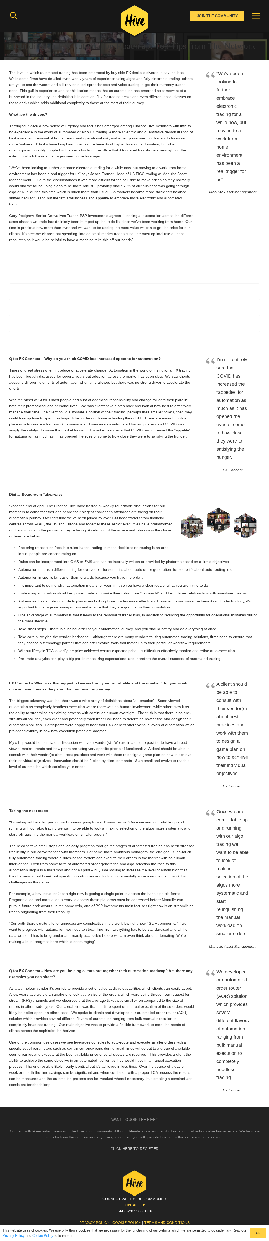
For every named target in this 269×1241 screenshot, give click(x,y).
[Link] (134, 22)
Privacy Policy (14, 1236)
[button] (14, 16)
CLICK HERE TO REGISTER (134, 1149)
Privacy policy (94, 1222)
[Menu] (256, 15)
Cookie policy (126, 1222)
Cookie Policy (42, 1236)
